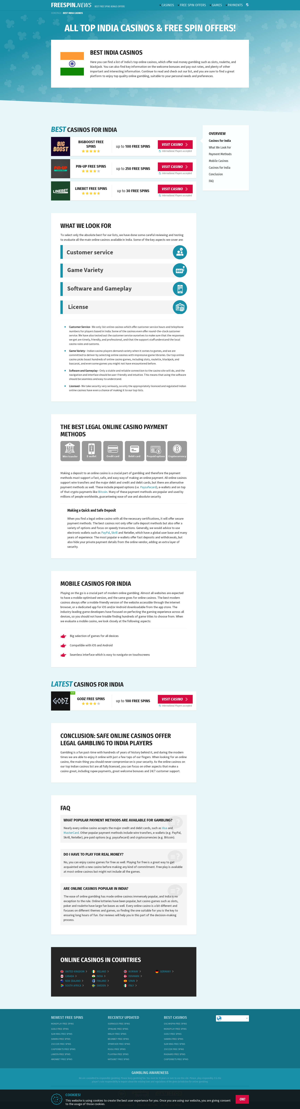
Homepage (56, 13)
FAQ (211, 181)
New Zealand (73, 980)
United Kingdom (75, 971)
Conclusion (216, 174)
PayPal (105, 533)
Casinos (168, 5)
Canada (70, 976)
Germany (166, 971)
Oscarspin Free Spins (175, 1023)
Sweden (102, 985)
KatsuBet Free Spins (118, 1059)
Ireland (102, 971)
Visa (164, 828)
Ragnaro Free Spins (174, 1054)
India (100, 976)
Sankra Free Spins (60, 1038)
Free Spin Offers (193, 5)
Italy (131, 985)
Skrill (114, 533)
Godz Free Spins (60, 1028)
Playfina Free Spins (118, 1054)
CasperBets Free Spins (63, 1049)
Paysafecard (148, 487)
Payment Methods (220, 154)
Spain (132, 980)
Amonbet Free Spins (61, 1059)
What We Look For (220, 147)
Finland (102, 980)
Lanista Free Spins (60, 1054)
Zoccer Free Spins (61, 1044)
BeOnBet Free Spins (118, 1038)
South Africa (73, 985)
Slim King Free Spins (61, 1033)
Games (217, 5)
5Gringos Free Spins (119, 1023)
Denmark (134, 976)
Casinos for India (220, 141)
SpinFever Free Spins (119, 1044)
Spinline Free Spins (118, 1028)
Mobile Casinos (218, 161)
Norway (133, 971)
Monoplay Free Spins (62, 1023)
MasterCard (71, 833)
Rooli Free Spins (117, 1049)
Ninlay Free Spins (117, 1033)
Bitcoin (102, 492)
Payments (235, 5)
